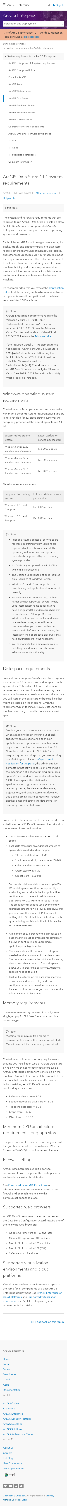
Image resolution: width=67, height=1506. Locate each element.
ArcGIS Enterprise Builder (22, 70)
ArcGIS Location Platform (17, 1418)
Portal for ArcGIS (17, 77)
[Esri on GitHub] (16, 1486)
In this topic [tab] (11, 207)
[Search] (49, 5)
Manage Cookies (11, 1499)
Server (6, 1369)
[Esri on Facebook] (10, 1486)
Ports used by (27, 1185)
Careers (7, 1452)
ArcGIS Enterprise (18, 5)
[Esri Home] (9, 1475)
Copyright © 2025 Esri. (14, 1495)
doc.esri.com (32, 36)
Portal (6, 1364)
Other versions (44, 193)
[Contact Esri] (21, 1486)
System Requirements (14, 43)
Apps (15, 147)
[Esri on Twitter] (5, 1486)
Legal (24, 1499)
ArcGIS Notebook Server (21, 112)
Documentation (12, 1389)
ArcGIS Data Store (18, 98)
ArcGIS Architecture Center (18, 1434)
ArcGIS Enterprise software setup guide (29, 133)
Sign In (60, 5)
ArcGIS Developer (13, 1423)
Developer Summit (13, 1468)
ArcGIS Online (11, 1403)
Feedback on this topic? (49, 1321)
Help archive (10, 198)
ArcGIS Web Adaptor (19, 91)
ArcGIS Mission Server (20, 119)
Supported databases (24, 154)
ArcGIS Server (15, 84)
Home (6, 1359)
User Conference (12, 1463)
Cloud (6, 1379)
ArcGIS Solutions (12, 1429)
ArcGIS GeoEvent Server (21, 105)
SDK (14, 140)
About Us (8, 1447)
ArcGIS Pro (9, 1408)
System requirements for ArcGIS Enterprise (30, 48)
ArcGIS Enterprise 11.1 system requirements (32, 63)
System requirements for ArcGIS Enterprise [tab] (31, 56)
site (43, 336)
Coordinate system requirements (26, 126)
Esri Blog (8, 1458)
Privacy (50, 1495)
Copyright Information (20, 161)
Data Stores (9, 1374)
